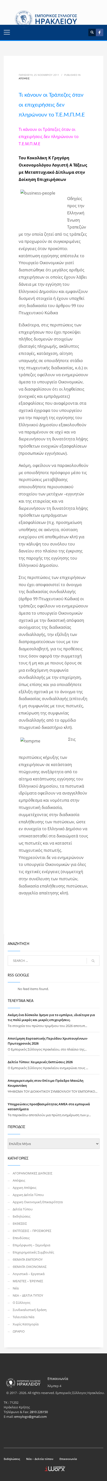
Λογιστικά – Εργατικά (29, 1274)
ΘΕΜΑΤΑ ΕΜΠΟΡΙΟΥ (28, 1259)
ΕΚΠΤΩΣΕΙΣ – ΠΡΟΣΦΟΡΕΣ (32, 1230)
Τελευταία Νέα (23, 1317)
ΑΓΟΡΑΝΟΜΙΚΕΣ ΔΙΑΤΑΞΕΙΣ (32, 1173)
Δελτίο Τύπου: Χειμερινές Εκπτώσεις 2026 (40, 1062)
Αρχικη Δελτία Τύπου (28, 1195)
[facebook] (99, 32)
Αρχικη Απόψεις (24, 1187)
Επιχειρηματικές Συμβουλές (33, 1252)
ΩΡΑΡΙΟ (19, 1331)
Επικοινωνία (68, 1459)
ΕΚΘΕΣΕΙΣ (20, 1223)
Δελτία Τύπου (23, 1209)
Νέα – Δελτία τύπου (39, 1459)
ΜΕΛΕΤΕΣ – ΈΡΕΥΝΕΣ (28, 1281)
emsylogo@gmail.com (30, 1416)
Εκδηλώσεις (21, 1216)
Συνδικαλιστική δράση (30, 1310)
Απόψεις (24, 78)
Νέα (16, 1288)
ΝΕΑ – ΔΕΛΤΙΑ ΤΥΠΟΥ (28, 1295)
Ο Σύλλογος (21, 1302)
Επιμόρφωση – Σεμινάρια (31, 1245)
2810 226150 (39, 1412)
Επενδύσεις (21, 1238)
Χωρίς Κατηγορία (26, 1324)
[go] (93, 961)
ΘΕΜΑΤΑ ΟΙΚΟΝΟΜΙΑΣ (30, 1266)
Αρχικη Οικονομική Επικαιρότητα (38, 1202)
